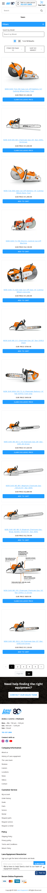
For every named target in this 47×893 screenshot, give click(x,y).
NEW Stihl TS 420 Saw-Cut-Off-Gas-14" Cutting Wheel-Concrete (24, 291)
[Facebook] (7, 741)
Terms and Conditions (9, 844)
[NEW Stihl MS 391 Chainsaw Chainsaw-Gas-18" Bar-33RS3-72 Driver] (23, 568)
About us (5, 752)
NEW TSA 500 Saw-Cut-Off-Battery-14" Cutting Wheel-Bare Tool (23, 192)
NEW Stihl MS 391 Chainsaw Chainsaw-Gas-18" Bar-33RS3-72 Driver (23, 591)
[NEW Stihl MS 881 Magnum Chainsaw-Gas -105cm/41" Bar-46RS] (23, 471)
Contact (4, 784)
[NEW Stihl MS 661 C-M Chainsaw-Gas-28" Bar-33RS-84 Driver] (23, 424)
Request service (7, 822)
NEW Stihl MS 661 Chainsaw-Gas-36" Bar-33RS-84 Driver (23, 141)
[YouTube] (11, 741)
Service (4, 810)
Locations (5, 772)
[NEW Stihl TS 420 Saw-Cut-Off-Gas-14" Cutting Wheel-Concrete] (23, 273)
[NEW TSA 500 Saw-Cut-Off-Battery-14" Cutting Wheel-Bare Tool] (23, 173)
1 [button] (11, 667)
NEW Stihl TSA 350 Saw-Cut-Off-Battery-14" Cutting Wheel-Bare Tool (23, 90)
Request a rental (7, 826)
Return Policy (6, 848)
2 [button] (17, 667)
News (4, 776)
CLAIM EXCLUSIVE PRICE (23, 99)
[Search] (42, 11)
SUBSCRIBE (39, 864)
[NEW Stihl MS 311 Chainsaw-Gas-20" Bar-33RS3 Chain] (23, 323)
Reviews (4, 764)
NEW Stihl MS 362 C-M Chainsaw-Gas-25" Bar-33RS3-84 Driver (23, 642)
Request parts (6, 818)
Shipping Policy (7, 836)
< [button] (5, 667)
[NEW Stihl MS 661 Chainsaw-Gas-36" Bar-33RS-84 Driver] (23, 122)
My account (6, 794)
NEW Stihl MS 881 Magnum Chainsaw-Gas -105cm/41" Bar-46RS (23, 487)
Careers (4, 768)
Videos (4, 780)
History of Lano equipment (11, 756)
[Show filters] (43, 24)
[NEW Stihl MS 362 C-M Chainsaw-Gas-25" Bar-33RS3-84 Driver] (23, 624)
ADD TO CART (23, 201)
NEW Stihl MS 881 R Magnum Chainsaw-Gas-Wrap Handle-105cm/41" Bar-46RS (24, 530)
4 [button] (29, 667)
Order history (6, 798)
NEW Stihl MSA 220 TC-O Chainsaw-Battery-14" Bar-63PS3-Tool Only (23, 392)
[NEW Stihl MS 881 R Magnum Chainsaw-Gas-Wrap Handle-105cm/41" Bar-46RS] (23, 515)
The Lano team (7, 760)
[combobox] (23, 10)
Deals (4, 802)
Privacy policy (6, 840)
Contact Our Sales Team (23, 695)
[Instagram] (3, 741)
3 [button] (23, 667)
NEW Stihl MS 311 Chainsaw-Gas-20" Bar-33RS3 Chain (23, 341)
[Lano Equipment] (10, 3)
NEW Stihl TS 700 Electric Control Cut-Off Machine (23, 242)
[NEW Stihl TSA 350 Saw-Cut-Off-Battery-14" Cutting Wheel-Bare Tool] (23, 71)
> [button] (41, 667)
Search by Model (9, 30)
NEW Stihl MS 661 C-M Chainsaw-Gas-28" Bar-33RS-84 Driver (23, 443)
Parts (3, 806)
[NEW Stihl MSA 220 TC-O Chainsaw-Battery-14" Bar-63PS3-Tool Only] (23, 374)
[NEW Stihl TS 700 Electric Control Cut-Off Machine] (23, 223)
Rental (4, 814)
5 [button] (35, 667)
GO (29, 674)
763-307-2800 (7, 732)
